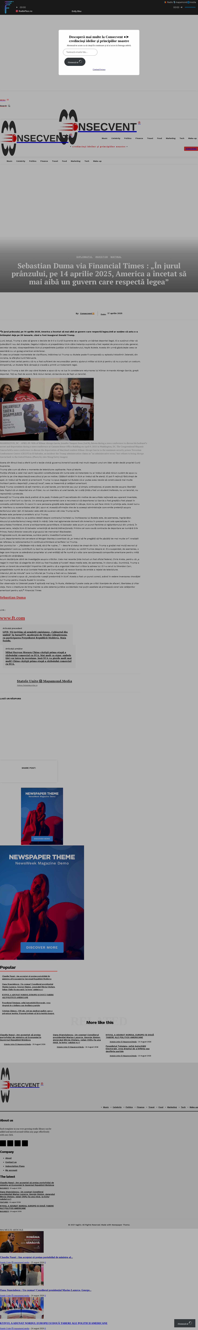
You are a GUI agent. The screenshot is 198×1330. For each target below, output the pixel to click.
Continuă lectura (99, 70)
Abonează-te (73, 62)
